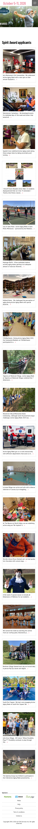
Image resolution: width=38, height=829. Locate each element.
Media (19, 800)
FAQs (19, 804)
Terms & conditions (19, 812)
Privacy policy (19, 808)
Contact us (19, 816)
